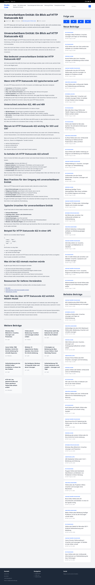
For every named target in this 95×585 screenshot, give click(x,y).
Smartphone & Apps (59, 5)
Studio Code (6, 6)
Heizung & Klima (48, 5)
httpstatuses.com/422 (11, 291)
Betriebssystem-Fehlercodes (29, 21)
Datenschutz (38, 576)
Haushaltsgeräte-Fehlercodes (35, 5)
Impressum (6, 1)
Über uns (13, 1)
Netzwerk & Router (18, 7)
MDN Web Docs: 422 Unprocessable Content (17, 290)
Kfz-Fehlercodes (22, 5)
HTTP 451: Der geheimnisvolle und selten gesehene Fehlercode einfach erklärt (11, 383)
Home (14, 5)
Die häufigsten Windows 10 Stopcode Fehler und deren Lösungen (32, 365)
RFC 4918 (7, 288)
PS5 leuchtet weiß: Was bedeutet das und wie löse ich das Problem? (52, 333)
